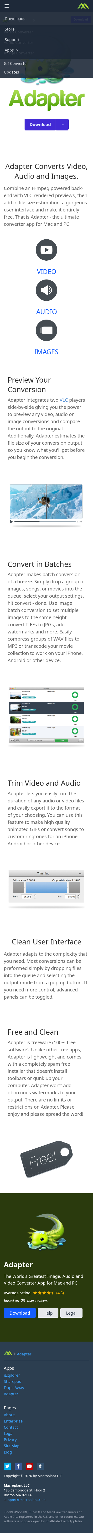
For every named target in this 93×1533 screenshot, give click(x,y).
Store (10, 29)
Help (48, 1313)
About (9, 1414)
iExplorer (12, 1375)
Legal (71, 1313)
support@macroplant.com (25, 1499)
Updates (11, 72)
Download (40, 124)
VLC (64, 400)
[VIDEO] (46, 252)
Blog (8, 1452)
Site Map (12, 1446)
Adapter (11, 1393)
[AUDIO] (46, 292)
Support (12, 39)
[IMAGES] (46, 333)
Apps (9, 50)
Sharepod (12, 1381)
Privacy (10, 1439)
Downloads (15, 18)
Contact (11, 1427)
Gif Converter (16, 63)
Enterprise (13, 1421)
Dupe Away (14, 1387)
